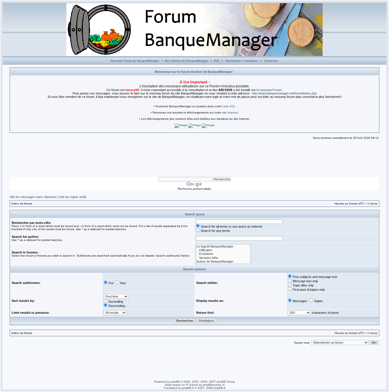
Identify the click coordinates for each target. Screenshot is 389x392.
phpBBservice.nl (213, 384)
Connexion (271, 60)
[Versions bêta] (223, 258)
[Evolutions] (223, 254)
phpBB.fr (188, 387)
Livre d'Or (228, 106)
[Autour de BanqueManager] (223, 261)
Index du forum (21, 203)
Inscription (251, 60)
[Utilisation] (223, 250)
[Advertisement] (194, 158)
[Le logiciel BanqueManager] (223, 246)
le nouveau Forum (269, 90)
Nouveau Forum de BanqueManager (135, 60)
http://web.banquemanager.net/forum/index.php (284, 93)
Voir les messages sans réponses (33, 197)
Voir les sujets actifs (73, 197)
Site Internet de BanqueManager (186, 60)
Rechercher (233, 60)
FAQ (216, 60)
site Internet (230, 112)
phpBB (175, 381)
